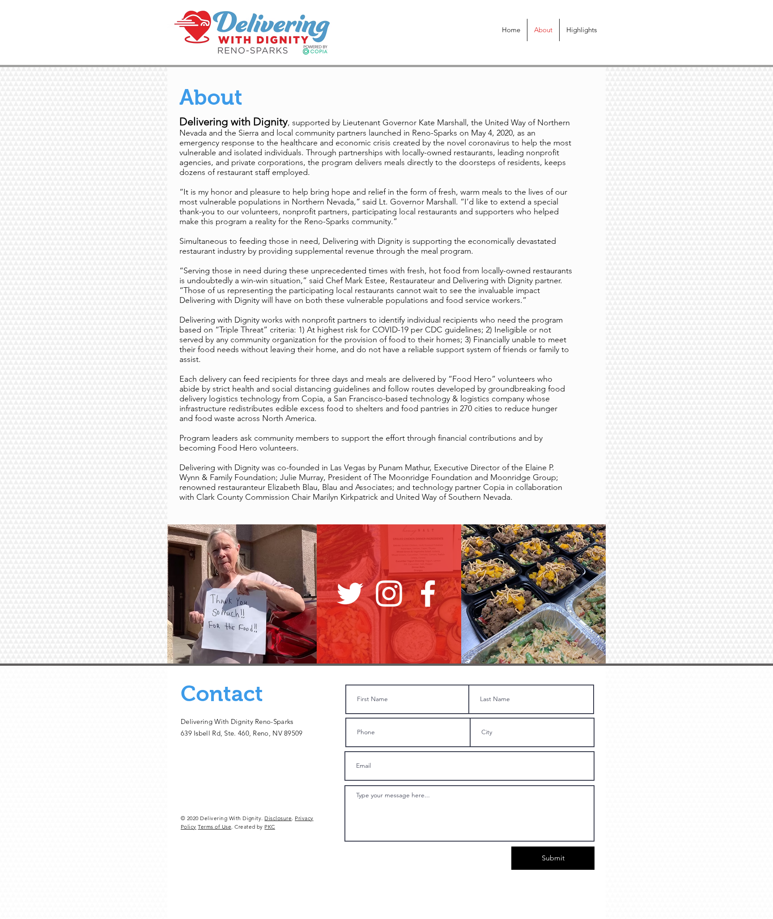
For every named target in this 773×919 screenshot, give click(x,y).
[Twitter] (350, 593)
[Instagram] (389, 593)
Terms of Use (214, 826)
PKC (269, 826)
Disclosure (278, 818)
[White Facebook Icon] (428, 593)
